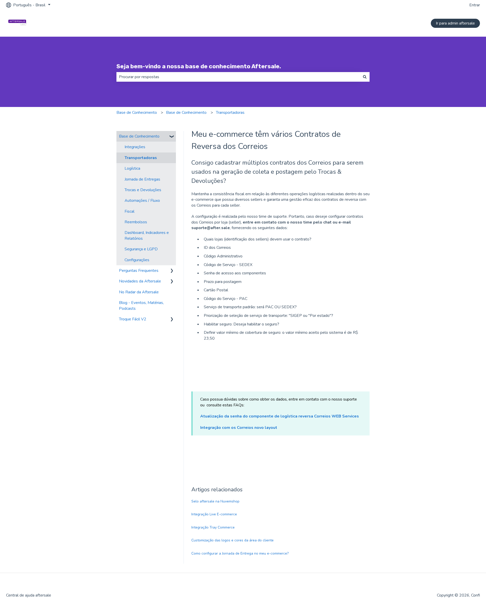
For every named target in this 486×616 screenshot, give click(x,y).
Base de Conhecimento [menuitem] (139, 136)
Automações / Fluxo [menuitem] (142, 200)
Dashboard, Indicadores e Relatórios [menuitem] (147, 235)
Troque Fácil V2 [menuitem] (132, 319)
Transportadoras (230, 112)
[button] (172, 136)
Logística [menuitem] (132, 168)
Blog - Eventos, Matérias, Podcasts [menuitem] (141, 305)
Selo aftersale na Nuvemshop (215, 501)
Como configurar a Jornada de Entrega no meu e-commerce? (240, 553)
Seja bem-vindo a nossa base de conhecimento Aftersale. (198, 66)
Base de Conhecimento (136, 112)
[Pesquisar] (365, 77)
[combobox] (238, 77)
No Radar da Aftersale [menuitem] (139, 292)
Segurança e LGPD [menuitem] (141, 249)
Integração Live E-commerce (214, 514)
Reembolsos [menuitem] (136, 222)
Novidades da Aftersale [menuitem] (140, 281)
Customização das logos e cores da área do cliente (232, 540)
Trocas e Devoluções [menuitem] (143, 190)
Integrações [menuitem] (135, 147)
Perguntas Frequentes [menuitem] (138, 270)
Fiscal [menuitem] (129, 211)
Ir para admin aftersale (455, 23)
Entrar (474, 5)
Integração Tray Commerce (213, 527)
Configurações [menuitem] (137, 260)
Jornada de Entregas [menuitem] (142, 179)
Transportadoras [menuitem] (141, 158)
